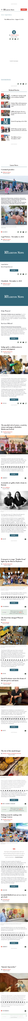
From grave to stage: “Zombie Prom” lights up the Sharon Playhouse (13, 560)
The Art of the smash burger (11, 751)
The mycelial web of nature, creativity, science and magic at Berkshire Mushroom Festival (14, 427)
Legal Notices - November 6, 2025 (12, 237)
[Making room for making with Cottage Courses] (14, 832)
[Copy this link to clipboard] (18, 39)
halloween (4, 232)
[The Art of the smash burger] (14, 766)
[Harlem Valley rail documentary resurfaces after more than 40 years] (5, 104)
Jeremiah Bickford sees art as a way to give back (13, 896)
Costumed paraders (7, 170)
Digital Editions (8, 14)
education (4, 890)
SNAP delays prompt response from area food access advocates (19, 129)
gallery (4, 539)
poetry (4, 730)
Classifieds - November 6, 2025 (11, 281)
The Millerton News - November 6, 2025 (16, 137)
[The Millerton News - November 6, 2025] (5, 137)
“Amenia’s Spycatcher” (8, 967)
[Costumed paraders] (14, 185)
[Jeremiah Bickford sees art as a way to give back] (14, 912)
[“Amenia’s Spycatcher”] (14, 982)
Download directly (6, 79)
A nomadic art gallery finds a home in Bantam (13, 484)
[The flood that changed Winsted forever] (14, 635)
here (20, 612)
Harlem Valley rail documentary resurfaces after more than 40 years (19, 104)
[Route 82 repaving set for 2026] (5, 121)
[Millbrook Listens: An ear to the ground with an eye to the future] (5, 113)
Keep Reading (13, 270)
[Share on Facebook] (10, 39)
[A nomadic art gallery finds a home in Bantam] (14, 500)
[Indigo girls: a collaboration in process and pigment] (14, 364)
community (4, 478)
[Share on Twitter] (13, 39)
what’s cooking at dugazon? (8, 803)
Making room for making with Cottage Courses (11, 816)
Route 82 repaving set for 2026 (19, 121)
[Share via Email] (15, 39)
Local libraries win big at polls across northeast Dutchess (18, 96)
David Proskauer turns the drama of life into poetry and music (13, 679)
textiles (4, 403)
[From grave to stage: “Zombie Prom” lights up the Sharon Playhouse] (14, 576)
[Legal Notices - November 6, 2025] (14, 252)
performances (5, 606)
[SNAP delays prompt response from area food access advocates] (5, 129)
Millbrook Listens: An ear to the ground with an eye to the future (18, 113)
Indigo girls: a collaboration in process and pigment (11, 348)
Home (2, 14)
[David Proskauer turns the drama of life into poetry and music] (14, 696)
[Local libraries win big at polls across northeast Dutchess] (5, 96)
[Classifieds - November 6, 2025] (14, 296)
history (4, 673)
